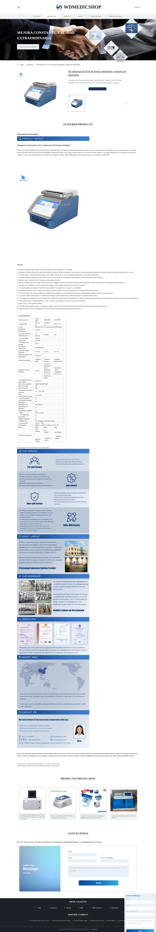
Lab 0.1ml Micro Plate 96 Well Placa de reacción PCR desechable (41, 764)
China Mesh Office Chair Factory (40, 920)
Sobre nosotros (115, 16)
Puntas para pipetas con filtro (107, 756)
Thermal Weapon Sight (80, 920)
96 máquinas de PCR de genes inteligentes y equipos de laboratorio (39, 766)
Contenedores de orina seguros (37, 756)
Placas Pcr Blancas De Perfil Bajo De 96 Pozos (46, 753)
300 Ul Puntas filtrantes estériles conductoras (114, 753)
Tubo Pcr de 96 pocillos (24, 753)
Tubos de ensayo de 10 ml (69, 753)
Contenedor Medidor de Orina (125, 756)
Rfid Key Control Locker (97, 920)
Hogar (36, 16)
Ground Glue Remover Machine (62, 920)
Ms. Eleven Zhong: (27, 842)
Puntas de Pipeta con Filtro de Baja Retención (83, 756)
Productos (51, 16)
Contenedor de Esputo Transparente (88, 753)
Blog (81, 16)
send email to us (98, 89)
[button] (18, 7)
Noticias (67, 16)
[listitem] (78, 103)
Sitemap (94, 929)
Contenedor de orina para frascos (58, 756)
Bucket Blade (111, 920)
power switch (122, 920)
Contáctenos (95, 16)
